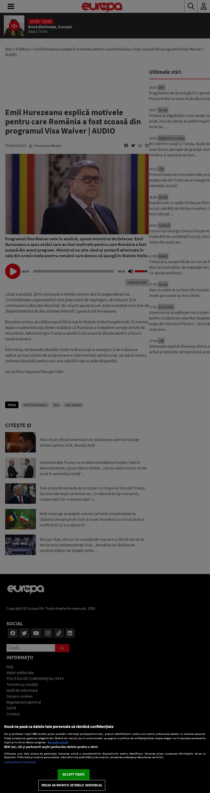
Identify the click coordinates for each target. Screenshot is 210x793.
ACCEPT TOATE (73, 774)
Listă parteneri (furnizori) (20, 762)
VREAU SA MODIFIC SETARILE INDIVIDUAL (71, 785)
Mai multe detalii (58, 742)
